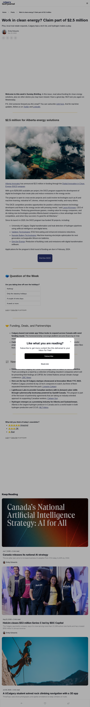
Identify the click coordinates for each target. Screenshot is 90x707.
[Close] (70, 342)
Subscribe (48, 356)
